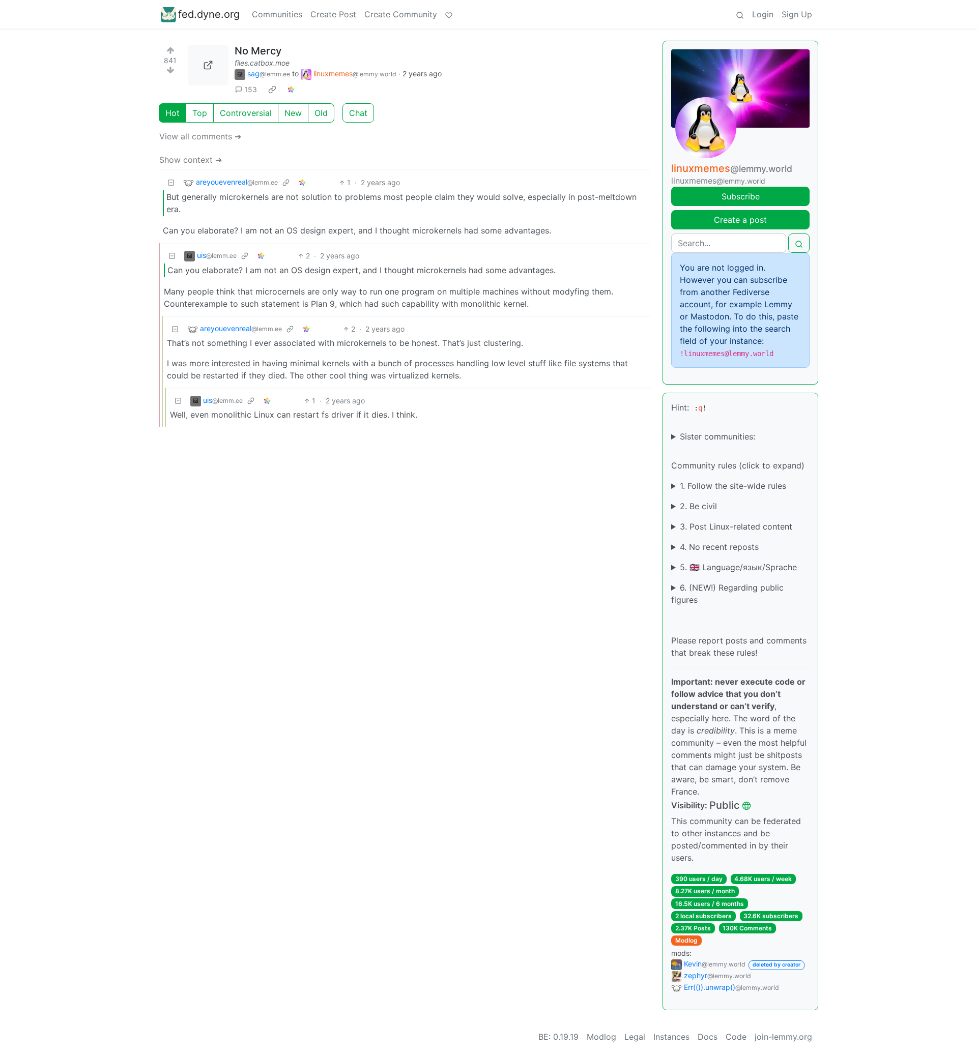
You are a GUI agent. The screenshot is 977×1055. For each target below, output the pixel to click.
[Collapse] (171, 182)
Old (321, 113)
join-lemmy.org (783, 1037)
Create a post (740, 220)
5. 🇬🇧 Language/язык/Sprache (738, 567)
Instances (671, 1037)
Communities (277, 14)
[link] (272, 89)
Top (199, 113)
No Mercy (258, 51)
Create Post (333, 14)
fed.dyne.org (209, 14)
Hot (172, 113)
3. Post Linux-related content (736, 526)
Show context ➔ (190, 160)
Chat (358, 113)
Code (736, 1037)
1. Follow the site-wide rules (733, 486)
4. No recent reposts (719, 547)
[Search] (740, 14)
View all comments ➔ (200, 136)
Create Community (400, 14)
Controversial (246, 113)
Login (762, 14)
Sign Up (797, 14)
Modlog (686, 940)
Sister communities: (717, 436)
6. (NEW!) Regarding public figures (727, 593)
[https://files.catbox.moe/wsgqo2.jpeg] (208, 65)
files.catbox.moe (262, 62)
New (293, 113)
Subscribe (741, 196)
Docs (707, 1037)
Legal (634, 1037)
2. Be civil (698, 506)
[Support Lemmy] (448, 14)
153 (250, 89)
